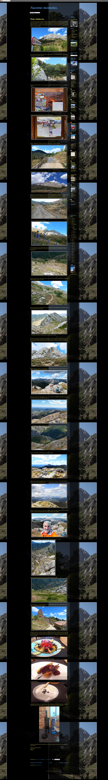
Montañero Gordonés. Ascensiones (73, 163)
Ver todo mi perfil (74, 274)
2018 (73, 245)
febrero (74, 237)
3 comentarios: (48, 759)
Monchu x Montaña (73, 115)
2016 (73, 248)
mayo (74, 232)
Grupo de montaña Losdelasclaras (73, 102)
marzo (74, 235)
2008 (73, 260)
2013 (73, 252)
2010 (73, 257)
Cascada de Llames (76, 95)
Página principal (74, 30)
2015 (73, 249)
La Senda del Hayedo (73, 144)
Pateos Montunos (73, 201)
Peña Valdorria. (37, 19)
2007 (73, 262)
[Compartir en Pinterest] (59, 759)
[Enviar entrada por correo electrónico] (53, 759)
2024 (73, 221)
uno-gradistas (73, 134)
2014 (73, 251)
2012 (73, 254)
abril (74, 234)
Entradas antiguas (63, 762)
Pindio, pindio (73, 151)
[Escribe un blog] (56, 759)
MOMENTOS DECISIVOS (73, 124)
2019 (73, 243)
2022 (73, 239)
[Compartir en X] (57, 759)
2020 (73, 242)
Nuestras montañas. (44, 7)
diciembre (74, 224)
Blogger (60, 771)
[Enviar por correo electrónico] (55, 759)
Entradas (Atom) (38, 765)
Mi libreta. (73, 31)
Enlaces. (73, 32)
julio (73, 226)
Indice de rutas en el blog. (74, 37)
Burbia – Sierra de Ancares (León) (73, 146)
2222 (73, 218)
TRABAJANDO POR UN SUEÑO (73, 175)
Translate (38, 13)
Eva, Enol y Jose (74, 272)
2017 (73, 246)
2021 (73, 240)
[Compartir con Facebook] (58, 759)
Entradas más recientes (36, 762)
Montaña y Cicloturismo (73, 187)
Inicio (50, 762)
